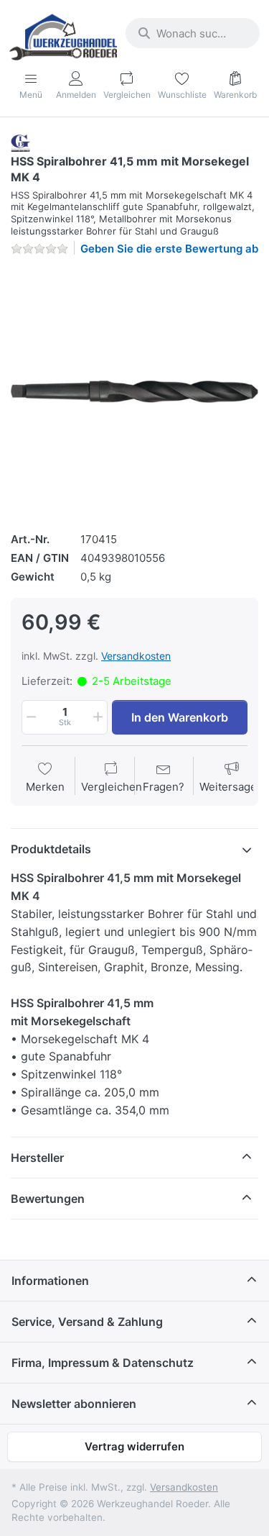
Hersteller (37, 1157)
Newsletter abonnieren (73, 1403)
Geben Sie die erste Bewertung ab (169, 248)
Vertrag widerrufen (134, 1446)
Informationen (50, 1280)
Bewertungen (48, 1198)
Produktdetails (51, 849)
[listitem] (134, 392)
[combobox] (193, 33)
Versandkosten (136, 656)
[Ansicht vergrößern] (134, 392)
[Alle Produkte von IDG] (20, 142)
